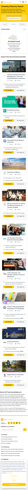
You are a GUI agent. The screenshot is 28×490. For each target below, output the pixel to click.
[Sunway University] (4, 342)
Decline (14, 480)
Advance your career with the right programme (12, 449)
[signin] (23, 2)
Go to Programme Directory (13, 18)
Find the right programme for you (9, 437)
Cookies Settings (14, 475)
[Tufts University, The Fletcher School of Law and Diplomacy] (4, 273)
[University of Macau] (4, 172)
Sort (24, 29)
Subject (13, 24)
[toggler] (26, 2)
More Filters (22, 24)
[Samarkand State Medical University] (4, 141)
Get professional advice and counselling (10, 455)
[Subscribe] (25, 429)
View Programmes (20, 90)
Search (4, 24)
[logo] (6, 2)
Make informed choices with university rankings (12, 451)
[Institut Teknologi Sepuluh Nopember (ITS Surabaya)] (4, 307)
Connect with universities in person (9, 441)
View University (8, 90)
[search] (20, 2)
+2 (17, 149)
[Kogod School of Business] (4, 375)
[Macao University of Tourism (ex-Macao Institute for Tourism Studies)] (4, 204)
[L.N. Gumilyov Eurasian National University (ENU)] (4, 238)
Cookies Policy (10, 473)
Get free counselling (6, 443)
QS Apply (8, 404)
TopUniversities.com (4, 394)
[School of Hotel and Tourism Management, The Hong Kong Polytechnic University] (4, 75)
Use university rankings (6, 439)
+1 (23, 213)
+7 (14, 247)
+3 (8, 117)
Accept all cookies (14, 484)
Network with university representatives (10, 453)
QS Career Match (4, 408)
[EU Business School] (4, 110)
